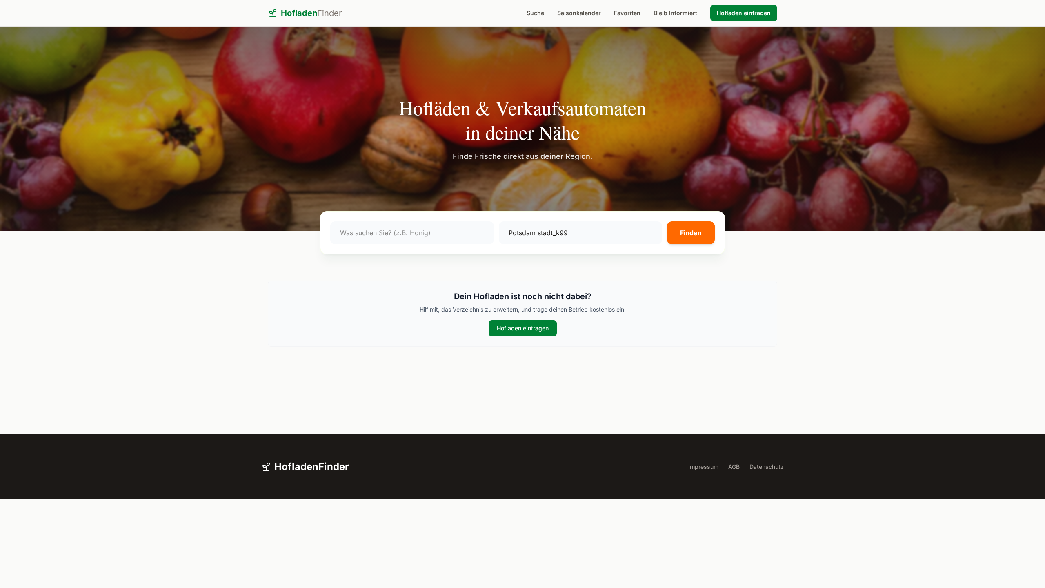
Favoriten (627, 12)
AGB (734, 466)
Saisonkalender (579, 12)
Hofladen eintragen (744, 12)
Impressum (703, 466)
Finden (691, 233)
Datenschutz (766, 466)
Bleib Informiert (675, 12)
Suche (535, 12)
